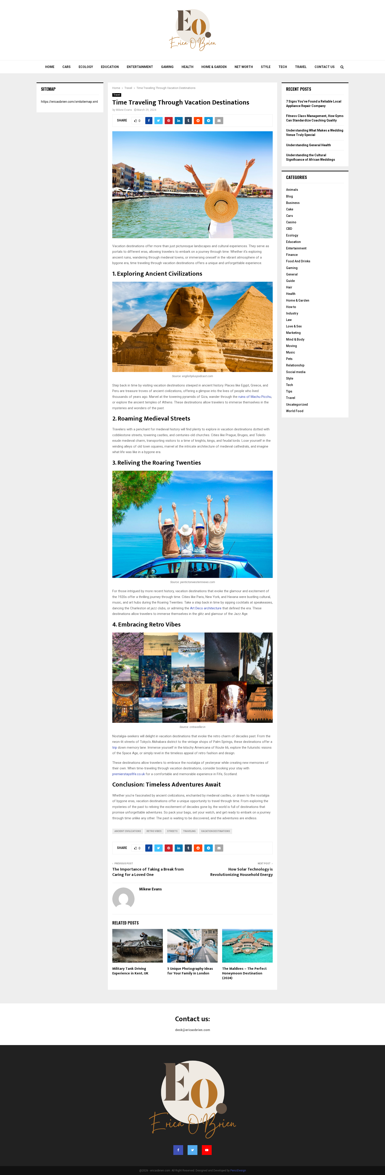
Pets (289, 359)
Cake (289, 209)
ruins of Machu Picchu (254, 397)
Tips (289, 391)
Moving (291, 346)
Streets (172, 831)
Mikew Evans (124, 109)
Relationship (295, 365)
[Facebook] (178, 1150)
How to (291, 307)
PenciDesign (238, 1170)
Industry (292, 313)
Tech (283, 67)
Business (293, 203)
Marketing (293, 333)
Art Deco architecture (205, 608)
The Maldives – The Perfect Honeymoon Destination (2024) (244, 973)
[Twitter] (192, 1150)
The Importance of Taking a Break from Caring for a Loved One (148, 872)
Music (290, 352)
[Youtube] (207, 1150)
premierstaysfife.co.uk (128, 774)
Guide (290, 281)
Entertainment (140, 67)
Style (265, 67)
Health (187, 67)
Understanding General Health (308, 145)
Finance (292, 255)
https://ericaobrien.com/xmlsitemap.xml (69, 101)
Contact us (325, 67)
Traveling (189, 831)
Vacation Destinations (215, 831)
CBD (289, 228)
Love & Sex (294, 326)
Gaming (167, 67)
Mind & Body (295, 339)
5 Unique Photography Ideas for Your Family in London (190, 971)
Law (289, 320)
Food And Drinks (298, 261)
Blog (289, 196)
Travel (301, 67)
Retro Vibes (154, 831)
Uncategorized (297, 404)
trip (114, 748)
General (292, 274)
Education (110, 67)
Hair (289, 287)
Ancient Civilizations (128, 831)
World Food (294, 411)
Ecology (86, 67)
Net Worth (244, 67)
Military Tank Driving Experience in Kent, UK (130, 971)
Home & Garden (214, 67)
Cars (66, 67)
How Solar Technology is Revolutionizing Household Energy (241, 872)
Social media (295, 372)
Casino (291, 222)
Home (49, 67)
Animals (292, 189)
